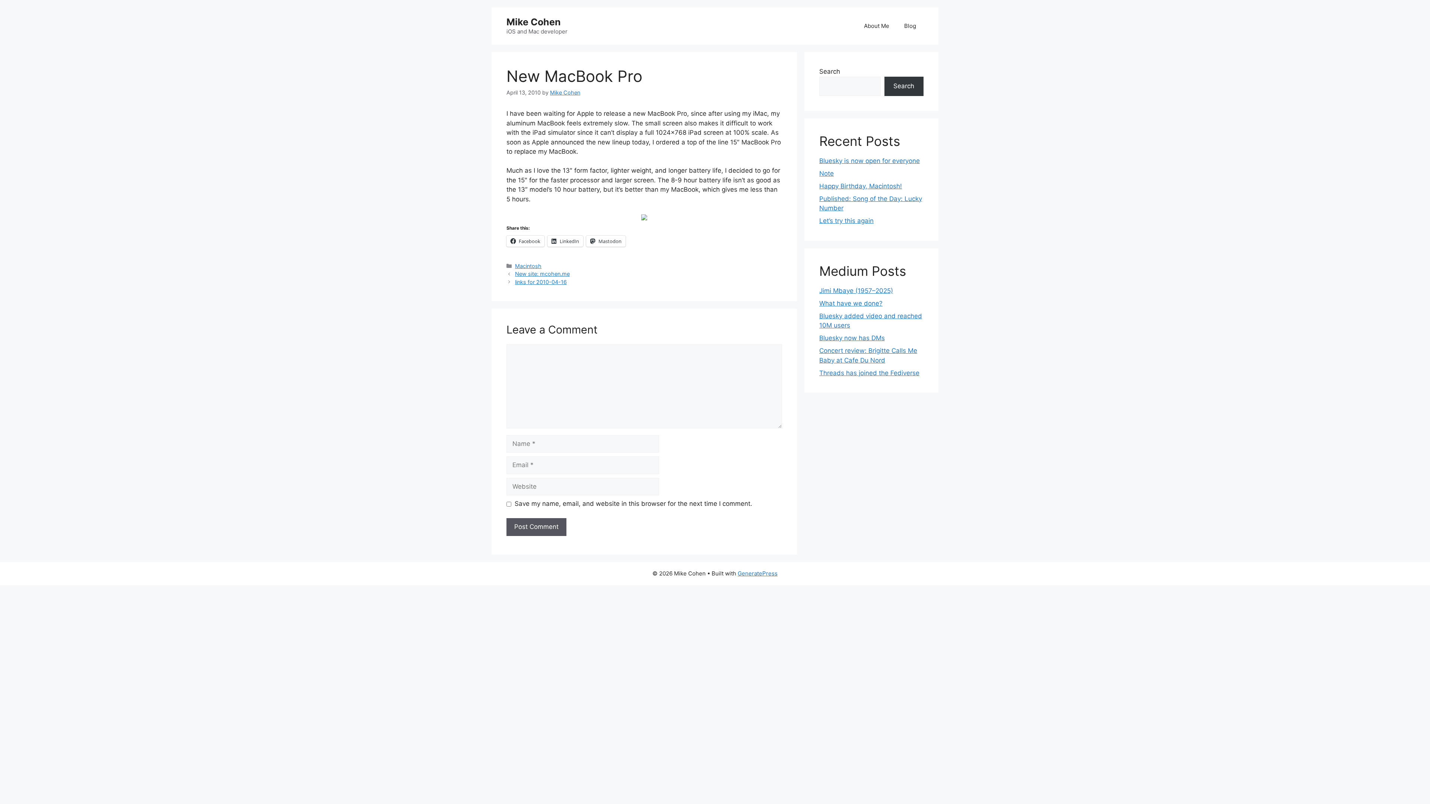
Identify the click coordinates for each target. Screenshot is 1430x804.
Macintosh (528, 266)
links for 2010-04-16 (541, 282)
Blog (910, 25)
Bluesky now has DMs (852, 338)
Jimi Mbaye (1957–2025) (856, 290)
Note (826, 173)
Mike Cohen (533, 22)
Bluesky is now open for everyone (869, 161)
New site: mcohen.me (542, 274)
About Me (876, 25)
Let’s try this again (846, 220)
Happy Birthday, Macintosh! (860, 186)
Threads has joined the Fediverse (869, 373)
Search (829, 71)
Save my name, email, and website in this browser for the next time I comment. (633, 503)
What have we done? (851, 303)
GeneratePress (758, 573)
